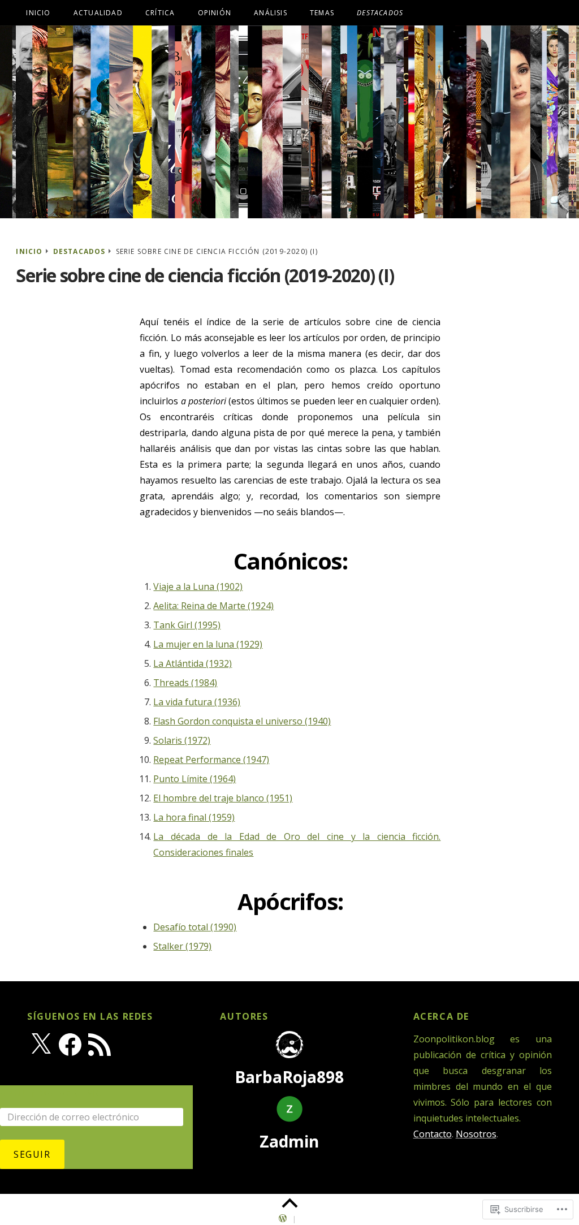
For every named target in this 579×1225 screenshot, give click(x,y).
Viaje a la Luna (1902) (198, 586)
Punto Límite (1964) (194, 779)
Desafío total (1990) (194, 927)
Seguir (32, 1154)
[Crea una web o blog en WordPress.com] (283, 1219)
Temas (322, 13)
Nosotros (476, 1134)
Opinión (214, 13)
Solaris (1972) (181, 740)
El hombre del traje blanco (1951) (222, 798)
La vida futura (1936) (196, 702)
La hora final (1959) (194, 817)
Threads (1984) (185, 682)
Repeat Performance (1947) (211, 759)
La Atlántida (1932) (192, 663)
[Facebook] (70, 1044)
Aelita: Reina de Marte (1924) (213, 605)
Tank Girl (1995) (187, 625)
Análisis (270, 13)
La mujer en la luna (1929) (207, 644)
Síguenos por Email (56, 1093)
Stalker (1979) (182, 946)
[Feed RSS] (99, 1044)
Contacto (432, 1134)
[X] (40, 1044)
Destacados (79, 251)
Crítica (160, 13)
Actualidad (98, 13)
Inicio (38, 13)
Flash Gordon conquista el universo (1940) (242, 721)
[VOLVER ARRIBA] (289, 1203)
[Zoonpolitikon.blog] (289, 121)
